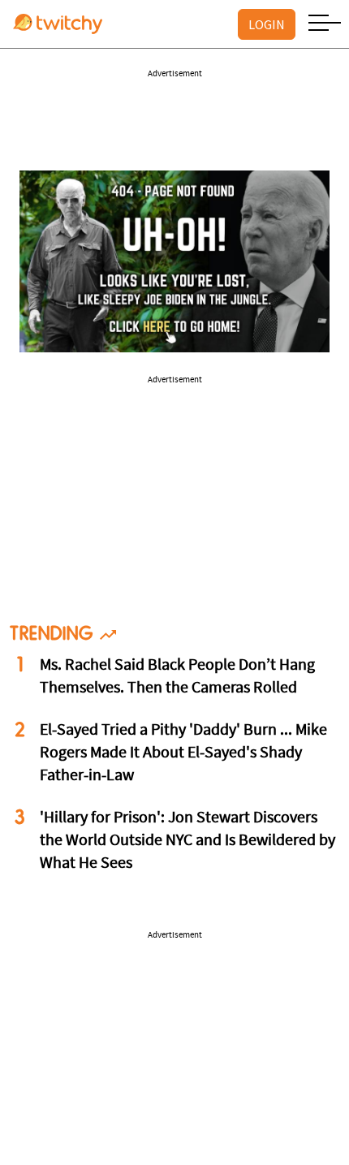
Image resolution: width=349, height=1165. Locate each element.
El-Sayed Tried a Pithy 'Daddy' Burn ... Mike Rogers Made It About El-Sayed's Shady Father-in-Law (183, 753)
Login (266, 24)
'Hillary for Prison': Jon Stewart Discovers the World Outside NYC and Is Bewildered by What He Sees (187, 841)
